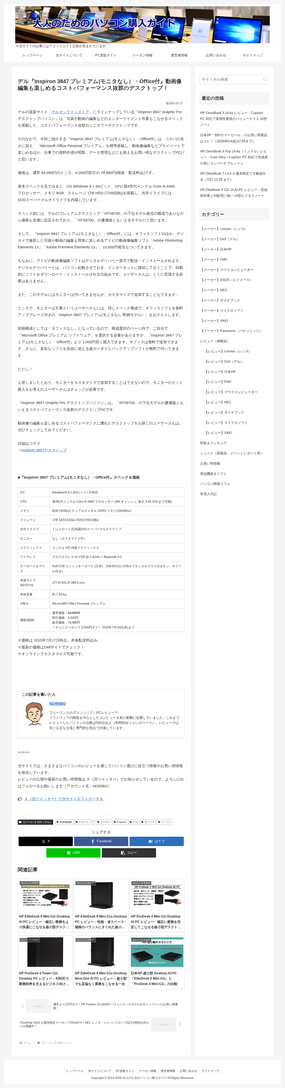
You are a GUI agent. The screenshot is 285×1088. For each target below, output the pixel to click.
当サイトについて (99, 1071)
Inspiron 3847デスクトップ (44, 450)
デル (135, 822)
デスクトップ (86, 822)
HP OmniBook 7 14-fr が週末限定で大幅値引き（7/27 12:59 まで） (233, 176)
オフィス (150, 822)
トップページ (75, 1071)
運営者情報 (168, 1071)
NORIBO (57, 703)
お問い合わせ (188, 1071)
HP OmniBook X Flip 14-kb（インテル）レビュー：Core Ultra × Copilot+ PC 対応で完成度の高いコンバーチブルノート (234, 157)
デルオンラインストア (70, 112)
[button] (129, 853)
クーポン (105, 822)
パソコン (166, 822)
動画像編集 (66, 822)
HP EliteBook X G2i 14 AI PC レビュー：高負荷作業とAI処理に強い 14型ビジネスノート (233, 193)
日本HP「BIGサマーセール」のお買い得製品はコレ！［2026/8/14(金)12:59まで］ (233, 138)
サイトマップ (210, 1071)
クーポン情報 (147, 1071)
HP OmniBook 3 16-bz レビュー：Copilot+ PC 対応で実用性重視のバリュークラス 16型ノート (233, 119)
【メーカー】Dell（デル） (37, 822)
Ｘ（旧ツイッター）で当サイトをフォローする (63, 799)
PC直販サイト (125, 1071)
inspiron (121, 822)
